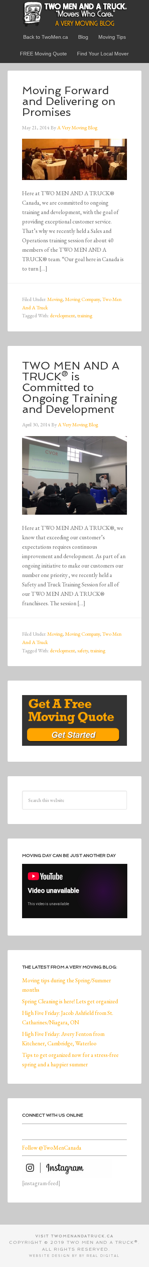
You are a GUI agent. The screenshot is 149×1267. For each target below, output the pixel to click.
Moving (55, 299)
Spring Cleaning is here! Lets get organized (70, 1001)
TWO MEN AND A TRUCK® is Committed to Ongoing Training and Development (70, 387)
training (84, 315)
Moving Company (82, 299)
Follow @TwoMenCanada (51, 1147)
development (62, 315)
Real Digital (103, 1256)
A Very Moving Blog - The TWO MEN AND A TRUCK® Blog (75, 14)
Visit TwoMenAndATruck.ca (74, 1236)
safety (82, 650)
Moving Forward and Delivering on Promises (68, 101)
